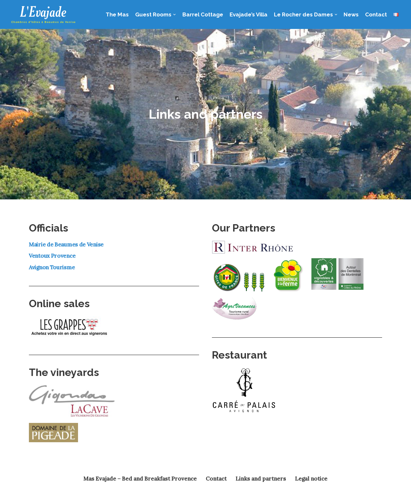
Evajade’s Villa (248, 14)
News (351, 14)
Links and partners (261, 478)
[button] (174, 14)
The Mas (117, 14)
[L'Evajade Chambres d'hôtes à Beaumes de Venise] (43, 14)
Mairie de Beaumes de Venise (66, 244)
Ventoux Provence (52, 255)
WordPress (93, 494)
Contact (376, 14)
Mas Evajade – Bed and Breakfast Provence (140, 478)
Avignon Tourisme (52, 267)
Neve (36, 494)
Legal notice (311, 478)
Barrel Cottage (202, 14)
